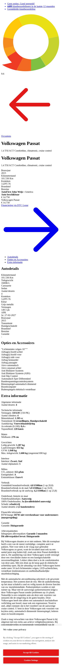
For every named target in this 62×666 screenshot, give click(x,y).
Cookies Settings (31, 660)
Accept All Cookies (31, 652)
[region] (31, 645)
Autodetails (12, 257)
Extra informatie (15, 262)
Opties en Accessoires (17, 259)
